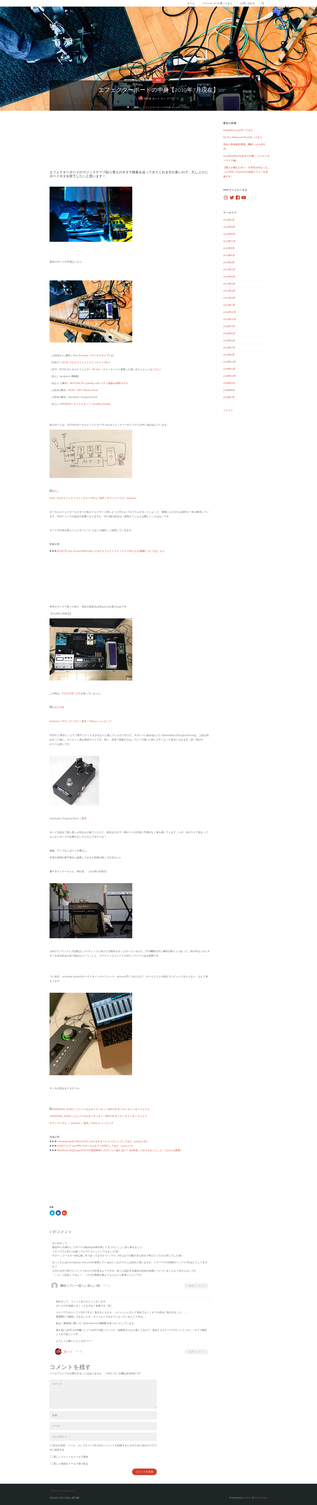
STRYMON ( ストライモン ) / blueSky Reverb (85, 404)
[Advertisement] (130, 144)
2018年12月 (229, 361)
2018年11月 (229, 368)
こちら (156, 369)
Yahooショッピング (100, 721)
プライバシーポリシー (62, 1490)
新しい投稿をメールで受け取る (70, 1463)
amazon (131, 498)
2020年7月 (229, 269)
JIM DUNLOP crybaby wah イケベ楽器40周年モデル (98, 383)
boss (53, 498)
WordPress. (260, 1497)
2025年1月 (229, 219)
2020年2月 (229, 305)
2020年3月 (229, 297)
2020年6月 (229, 276)
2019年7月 (229, 326)
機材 (158, 80)
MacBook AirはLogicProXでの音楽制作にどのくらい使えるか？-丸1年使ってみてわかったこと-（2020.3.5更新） (120, 1150)
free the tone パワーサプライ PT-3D (93, 355)
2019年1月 (229, 354)
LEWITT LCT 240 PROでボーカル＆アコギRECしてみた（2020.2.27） (96, 1145)
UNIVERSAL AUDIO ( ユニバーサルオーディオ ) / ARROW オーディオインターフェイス (98, 1116)
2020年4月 (229, 290)
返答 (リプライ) (197, 1285)
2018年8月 (229, 390)
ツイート (228, 410)
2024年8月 (229, 226)
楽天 (101, 498)
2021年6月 (229, 255)
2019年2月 (229, 347)
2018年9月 (229, 383)
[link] (262, 3)
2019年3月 (229, 340)
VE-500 (96, 369)
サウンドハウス (115, 498)
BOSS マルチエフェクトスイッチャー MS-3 (86, 362)
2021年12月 (229, 241)
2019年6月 (229, 333)
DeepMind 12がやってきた (238, 130)
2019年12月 (229, 312)
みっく (68, 1351)
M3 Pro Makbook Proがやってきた (242, 137)
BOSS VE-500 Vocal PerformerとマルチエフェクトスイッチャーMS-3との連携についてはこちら (110, 551)
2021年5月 (229, 262)
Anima (247, 1497)
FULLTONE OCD (71, 693)
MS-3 (93, 498)
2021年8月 (229, 248)
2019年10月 (229, 319)
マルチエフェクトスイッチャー (73, 498)
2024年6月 (229, 234)
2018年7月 (229, 397)
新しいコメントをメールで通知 (70, 1456)
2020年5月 (229, 283)
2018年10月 (229, 375)
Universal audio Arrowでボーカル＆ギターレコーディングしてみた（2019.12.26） (103, 1141)
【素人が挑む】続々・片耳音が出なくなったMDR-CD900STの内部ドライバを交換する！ (245, 172)
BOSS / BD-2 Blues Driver (83, 390)
